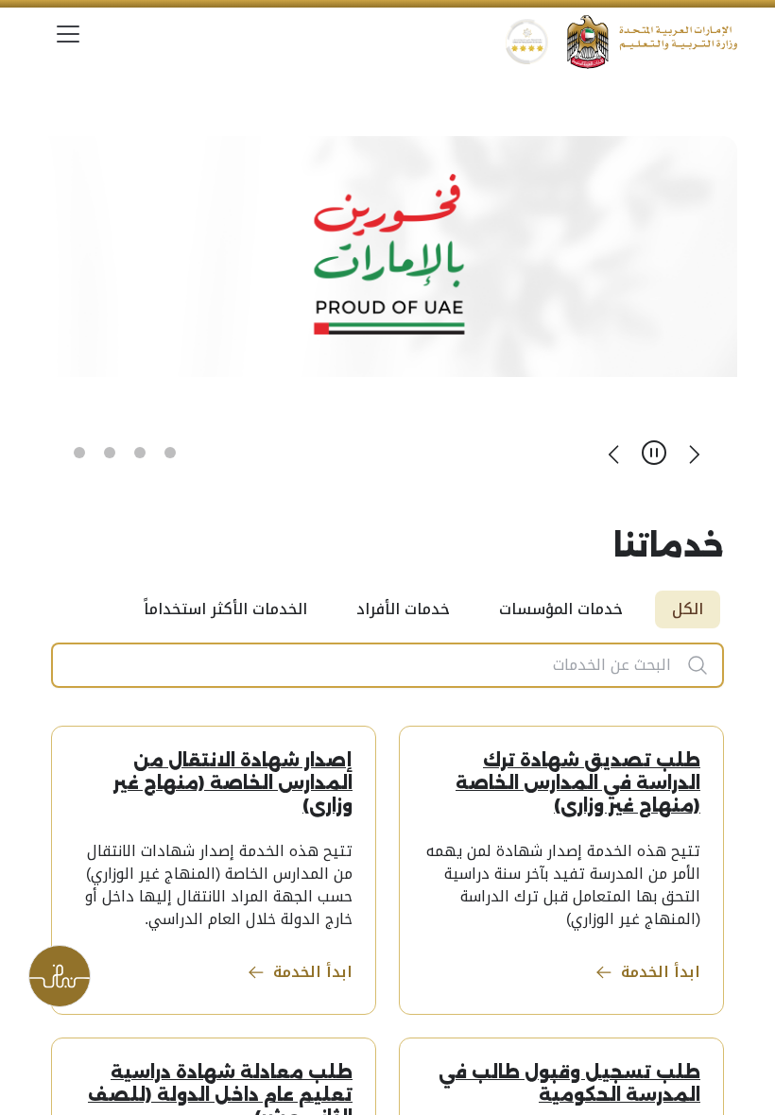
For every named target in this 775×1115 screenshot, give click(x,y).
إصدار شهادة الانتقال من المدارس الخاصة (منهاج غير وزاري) (233, 783)
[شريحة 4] (79, 452)
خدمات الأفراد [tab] (403, 609)
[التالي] (614, 452)
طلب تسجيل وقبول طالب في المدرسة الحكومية (569, 1084)
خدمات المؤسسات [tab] (561, 609)
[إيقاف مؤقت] (654, 452)
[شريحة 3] (109, 452)
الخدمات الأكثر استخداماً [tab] (225, 609)
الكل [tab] (687, 609)
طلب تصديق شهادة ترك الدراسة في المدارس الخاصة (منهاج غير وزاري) (578, 783)
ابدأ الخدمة (660, 971)
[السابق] (693, 452)
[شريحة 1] (170, 452)
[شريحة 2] (140, 452)
